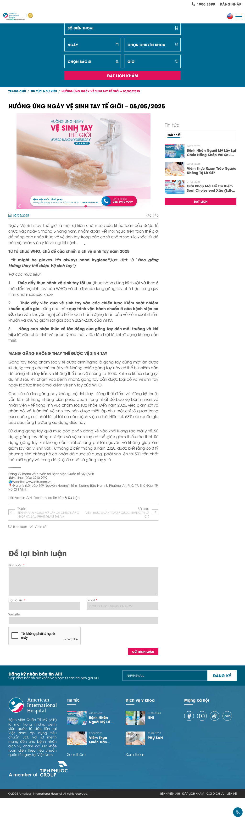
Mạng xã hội (196, 700)
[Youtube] (202, 716)
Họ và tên (15, 600)
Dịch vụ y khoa (140, 700)
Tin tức (73, 700)
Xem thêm (76, 754)
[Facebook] (189, 716)
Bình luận (15, 565)
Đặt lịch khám (122, 75)
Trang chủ (17, 91)
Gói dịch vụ (215, 793)
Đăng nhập (230, 4)
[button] (20, 206)
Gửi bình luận (143, 651)
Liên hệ (232, 793)
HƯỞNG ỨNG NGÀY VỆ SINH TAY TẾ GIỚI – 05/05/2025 (100, 91)
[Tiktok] (214, 716)
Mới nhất (173, 135)
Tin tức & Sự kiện (44, 91)
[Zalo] (227, 716)
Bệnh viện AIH (170, 793)
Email (91, 600)
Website (14, 614)
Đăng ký (222, 675)
